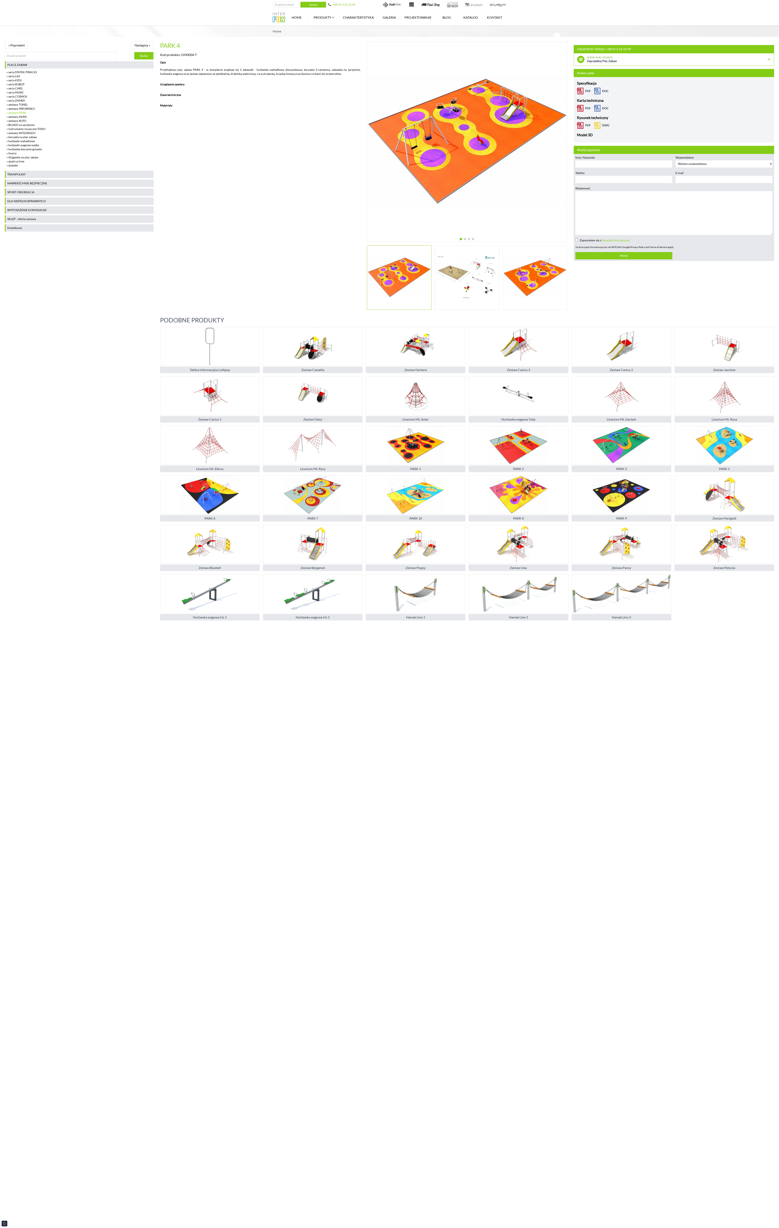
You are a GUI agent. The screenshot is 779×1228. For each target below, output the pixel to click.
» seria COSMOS (16, 96)
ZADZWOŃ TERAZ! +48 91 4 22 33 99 (604, 49)
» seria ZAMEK (15, 100)
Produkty (322, 17)
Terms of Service (658, 247)
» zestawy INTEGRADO (21, 133)
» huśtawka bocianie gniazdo (24, 149)
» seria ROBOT (15, 84)
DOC (605, 91)
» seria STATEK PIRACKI (21, 72)
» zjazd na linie (15, 161)
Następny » (142, 45)
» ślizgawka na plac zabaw (22, 157)
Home (297, 17)
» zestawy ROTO (16, 120)
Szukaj (313, 4)
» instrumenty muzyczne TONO (25, 129)
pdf (588, 125)
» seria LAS (13, 76)
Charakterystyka (358, 17)
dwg (605, 125)
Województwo (685, 157)
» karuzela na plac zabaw (21, 137)
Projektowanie (418, 17)
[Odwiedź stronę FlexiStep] (430, 5)
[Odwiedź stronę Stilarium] (497, 5)
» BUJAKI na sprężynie (20, 125)
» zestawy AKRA (16, 116)
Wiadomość (582, 188)
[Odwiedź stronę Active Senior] (452, 5)
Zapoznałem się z (604, 240)
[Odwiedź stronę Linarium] (474, 5)
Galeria (389, 17)
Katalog (470, 17)
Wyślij (624, 255)
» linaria (11, 153)
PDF (588, 91)
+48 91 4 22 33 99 (344, 4)
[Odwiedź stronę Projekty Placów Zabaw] (411, 5)
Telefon (580, 173)
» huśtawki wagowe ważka (22, 145)
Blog (446, 17)
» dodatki (12, 165)
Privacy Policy (637, 247)
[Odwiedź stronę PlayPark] (392, 5)
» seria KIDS (14, 80)
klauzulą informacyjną (615, 240)
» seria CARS (14, 88)
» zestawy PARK (16, 112)
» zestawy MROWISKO (20, 108)
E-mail (680, 173)
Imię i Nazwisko (585, 157)
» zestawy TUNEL (17, 104)
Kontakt (494, 17)
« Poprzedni (16, 45)
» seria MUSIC (15, 92)
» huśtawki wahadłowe (20, 141)
